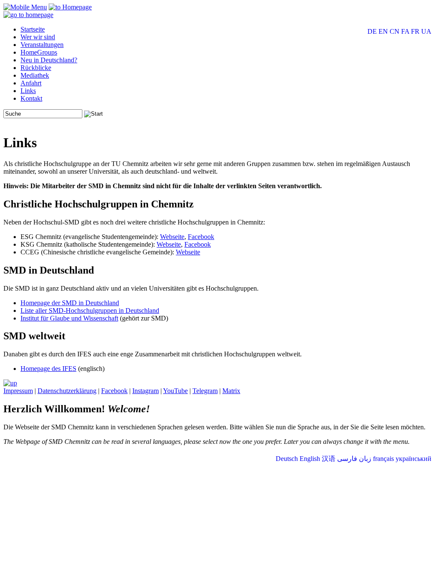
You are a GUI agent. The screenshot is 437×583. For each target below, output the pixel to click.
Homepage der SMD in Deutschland (69, 302)
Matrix (231, 390)
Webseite (172, 236)
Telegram (205, 390)
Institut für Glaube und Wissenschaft (69, 318)
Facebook (201, 236)
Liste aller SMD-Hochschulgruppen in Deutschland (89, 310)
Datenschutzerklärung (67, 390)
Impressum (18, 390)
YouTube (175, 390)
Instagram (145, 390)
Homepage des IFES (48, 368)
